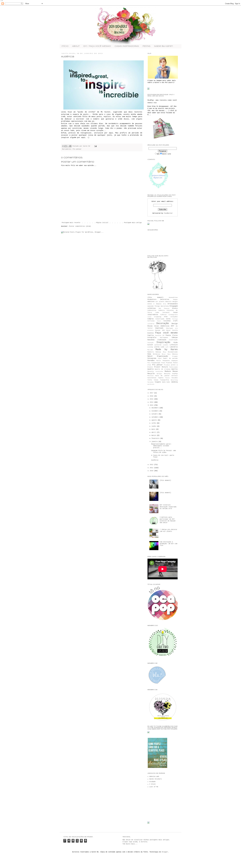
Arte (164, 304)
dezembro (155, 408)
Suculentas (151, 378)
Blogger (165, 852)
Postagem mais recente (71, 223)
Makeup (158, 352)
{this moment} (155, 297)
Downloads (159, 328)
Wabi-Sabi (166, 382)
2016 (152, 396)
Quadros (150, 369)
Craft (175, 321)
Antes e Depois (154, 304)
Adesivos (151, 301)
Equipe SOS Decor (163, 330)
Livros (156, 347)
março (154, 435)
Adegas (175, 299)
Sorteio (174, 375)
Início (65, 46)
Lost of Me (153, 787)
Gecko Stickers (155, 779)
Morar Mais (166, 354)
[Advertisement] (160, 804)
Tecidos (174, 378)
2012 (152, 465)
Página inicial (102, 223)
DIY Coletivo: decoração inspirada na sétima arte (168, 507)
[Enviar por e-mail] (63, 146)
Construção (160, 319)
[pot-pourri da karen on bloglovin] (157, 289)
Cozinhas (167, 321)
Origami (175, 356)
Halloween (164, 337)
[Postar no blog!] (65, 146)
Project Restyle (161, 367)
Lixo (162, 347)
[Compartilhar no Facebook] (70, 146)
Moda (149, 354)
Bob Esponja (164, 308)
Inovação (150, 342)
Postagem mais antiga (133, 223)
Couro (159, 321)
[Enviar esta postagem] (95, 146)
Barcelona (165, 306)
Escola (175, 330)
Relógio (159, 373)
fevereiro (156, 438)
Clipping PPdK (161, 317)
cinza (149, 317)
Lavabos (165, 345)
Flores (175, 335)
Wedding (174, 382)
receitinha (159, 371)
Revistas (150, 375)
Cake (157, 312)
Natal (150, 356)
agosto (155, 420)
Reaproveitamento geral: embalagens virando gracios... (161, 446)
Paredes (151, 361)
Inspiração (163, 342)
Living (150, 347)
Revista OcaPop (171, 373)
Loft (167, 347)
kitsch (150, 345)
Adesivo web (154, 776)
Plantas (169, 363)
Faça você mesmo (166, 332)
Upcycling (174, 380)
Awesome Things (153, 306)
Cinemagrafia (173, 314)
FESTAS (146, 46)
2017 (152, 393)
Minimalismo (173, 352)
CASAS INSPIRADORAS (127, 46)
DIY (172, 326)
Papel (160, 358)
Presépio (167, 365)
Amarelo (168, 301)
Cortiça (175, 319)
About (76, 46)
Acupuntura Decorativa (158, 299)
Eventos (150, 333)
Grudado (152, 782)
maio (154, 429)
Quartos (174, 369)
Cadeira (161, 310)
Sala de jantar (162, 375)
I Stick (152, 784)
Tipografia (164, 380)
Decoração (162, 323)
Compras (150, 319)
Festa (168, 335)
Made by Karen (163, 46)
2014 (152, 402)
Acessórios (173, 297)
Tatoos (167, 378)
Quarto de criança (162, 369)
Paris (158, 360)
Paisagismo (151, 358)
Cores (168, 319)
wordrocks (150, 384)
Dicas (150, 326)
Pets (148, 363)
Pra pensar (77, 149)
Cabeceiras (151, 310)
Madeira (150, 352)
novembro (155, 411)
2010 (152, 471)
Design (175, 324)
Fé (163, 335)
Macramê (150, 349)
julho (154, 423)
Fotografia (151, 337)
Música (175, 354)
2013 (152, 405)
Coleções (174, 317)
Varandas (150, 382)
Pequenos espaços (170, 360)
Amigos (175, 301)
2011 (152, 468)
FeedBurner (168, 213)
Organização (162, 356)
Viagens (158, 382)
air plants (160, 301)
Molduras (156, 354)
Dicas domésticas (161, 326)
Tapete (160, 378)
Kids (176, 342)
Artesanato (173, 304)
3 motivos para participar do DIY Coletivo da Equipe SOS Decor (167, 520)
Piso (163, 363)
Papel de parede (170, 358)
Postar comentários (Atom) (80, 226)
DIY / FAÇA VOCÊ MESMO (97, 46)
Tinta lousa (152, 380)
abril (154, 432)
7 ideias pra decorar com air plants (168, 530)
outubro (155, 414)
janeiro (155, 441)
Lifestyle (174, 345)
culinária (150, 323)
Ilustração (173, 340)
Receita (150, 371)
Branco (175, 308)
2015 (152, 399)
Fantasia (158, 335)
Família (150, 335)
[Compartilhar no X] (68, 146)
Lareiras (157, 345)
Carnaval (166, 312)
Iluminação (161, 340)
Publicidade (173, 367)
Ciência (163, 314)
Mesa (164, 352)
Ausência (154, 460)
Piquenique (156, 363)
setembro (155, 417)
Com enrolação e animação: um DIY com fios (168, 543)
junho (154, 426)
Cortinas (151, 321)
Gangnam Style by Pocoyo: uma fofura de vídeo (163, 451)
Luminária (174, 347)
